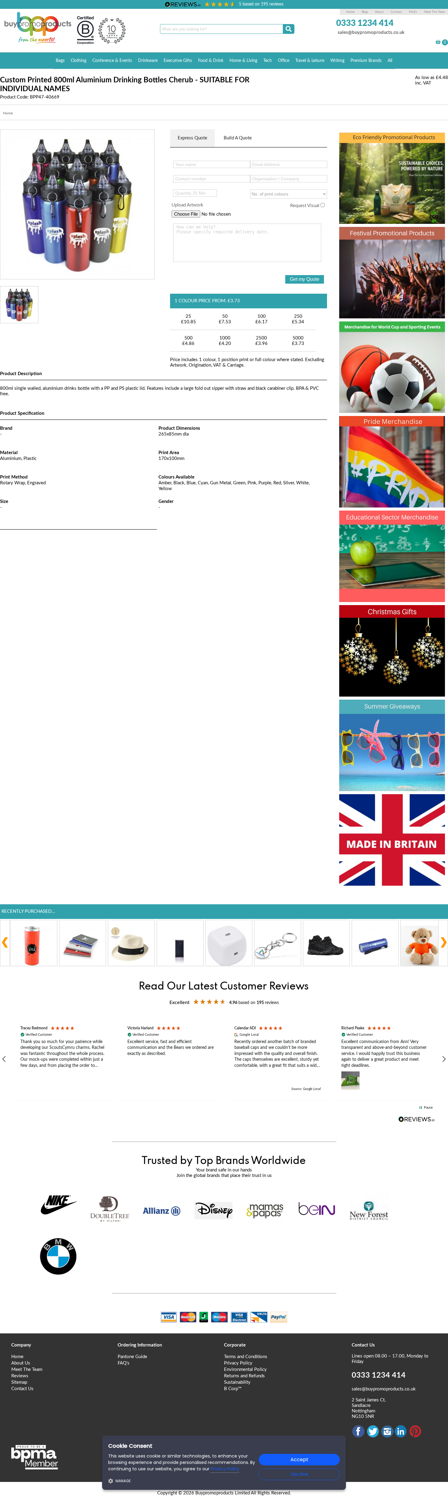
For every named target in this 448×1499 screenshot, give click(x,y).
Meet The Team (434, 11)
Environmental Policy (245, 1369)
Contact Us (22, 1388)
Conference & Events (112, 61)
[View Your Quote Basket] (438, 43)
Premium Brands (366, 61)
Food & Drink (210, 61)
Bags (60, 61)
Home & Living (243, 61)
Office (283, 61)
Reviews (19, 1376)
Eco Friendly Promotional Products (372, 153)
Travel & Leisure (309, 61)
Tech (267, 61)
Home (350, 11)
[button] (63, 1059)
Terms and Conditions (245, 1356)
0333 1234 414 (364, 23)
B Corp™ (232, 1388)
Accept (299, 1459)
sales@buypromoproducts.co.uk (371, 32)
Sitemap (19, 1382)
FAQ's (413, 11)
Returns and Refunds (244, 1376)
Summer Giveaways (391, 709)
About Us (20, 1363)
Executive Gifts (178, 61)
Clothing (78, 61)
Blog (365, 11)
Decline (299, 1474)
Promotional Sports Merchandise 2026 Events (389, 342)
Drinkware (148, 61)
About (380, 11)
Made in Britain (379, 803)
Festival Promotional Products (372, 247)
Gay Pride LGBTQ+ (388, 425)
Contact (396, 11)
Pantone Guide (132, 1356)
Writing (337, 61)
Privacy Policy (238, 1363)
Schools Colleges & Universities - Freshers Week (389, 531)
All (390, 61)
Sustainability (237, 1382)
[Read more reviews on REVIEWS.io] (416, 1119)
